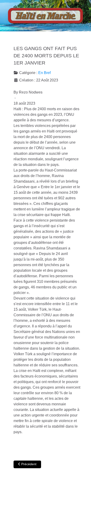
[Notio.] (45, 15)
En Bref (44, 73)
